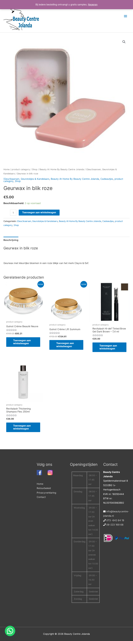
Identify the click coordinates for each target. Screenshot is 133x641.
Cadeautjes (106, 178)
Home (6, 169)
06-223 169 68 (114, 524)
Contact (41, 497)
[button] (124, 42)
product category (21, 169)
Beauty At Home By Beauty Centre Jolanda (61, 169)
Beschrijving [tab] (10, 240)
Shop (34, 169)
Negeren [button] (92, 4)
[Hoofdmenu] (126, 16)
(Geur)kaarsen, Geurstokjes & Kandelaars (26, 178)
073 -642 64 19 (115, 520)
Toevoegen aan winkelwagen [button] (22, 342)
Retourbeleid (44, 488)
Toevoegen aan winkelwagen (39, 212)
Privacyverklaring (46, 492)
